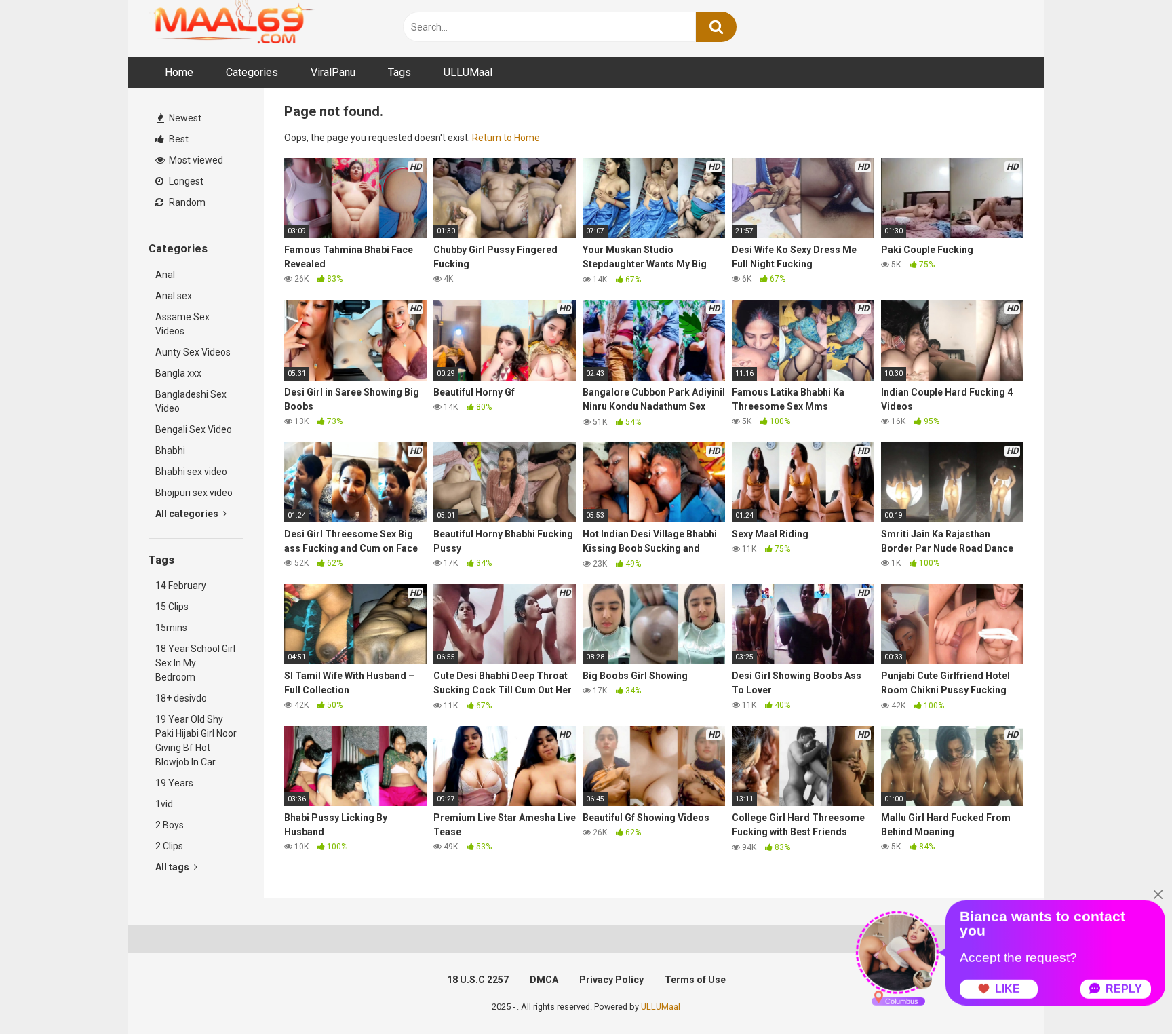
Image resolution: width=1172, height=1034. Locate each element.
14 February (180, 585)
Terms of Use (695, 979)
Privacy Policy (611, 979)
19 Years (174, 783)
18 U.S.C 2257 (478, 979)
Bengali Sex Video (193, 429)
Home (179, 72)
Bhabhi (170, 450)
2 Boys (169, 825)
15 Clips (172, 606)
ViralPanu (333, 72)
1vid (164, 804)
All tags (173, 867)
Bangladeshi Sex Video (191, 401)
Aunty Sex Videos (193, 352)
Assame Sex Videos (182, 324)
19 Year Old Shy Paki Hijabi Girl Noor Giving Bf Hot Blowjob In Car (196, 740)
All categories (187, 513)
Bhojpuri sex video (194, 492)
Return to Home (506, 137)
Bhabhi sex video (191, 471)
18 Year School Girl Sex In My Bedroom (195, 663)
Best (178, 139)
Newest (184, 118)
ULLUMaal (468, 72)
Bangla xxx (178, 373)
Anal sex (173, 295)
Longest (185, 181)
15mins (171, 627)
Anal (165, 274)
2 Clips (169, 846)
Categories (252, 72)
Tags (399, 72)
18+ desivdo (181, 698)
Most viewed (195, 160)
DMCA (544, 979)
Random (186, 202)
